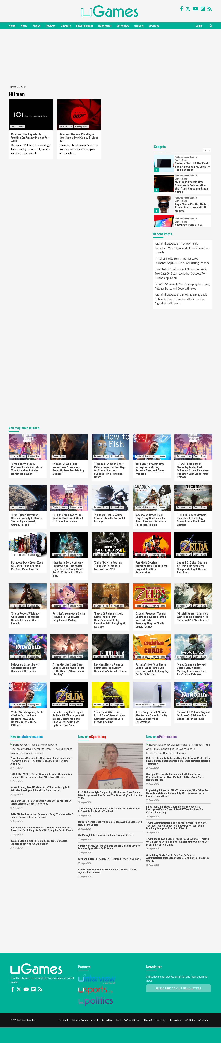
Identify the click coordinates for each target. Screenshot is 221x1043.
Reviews (51, 25)
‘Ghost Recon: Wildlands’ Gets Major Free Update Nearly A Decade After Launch (25, 618)
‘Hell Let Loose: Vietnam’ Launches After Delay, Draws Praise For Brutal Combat (192, 519)
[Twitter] (187, 9)
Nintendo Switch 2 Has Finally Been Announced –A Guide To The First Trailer (192, 167)
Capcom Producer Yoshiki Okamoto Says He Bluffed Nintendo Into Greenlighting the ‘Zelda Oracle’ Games (151, 620)
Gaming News (17, 126)
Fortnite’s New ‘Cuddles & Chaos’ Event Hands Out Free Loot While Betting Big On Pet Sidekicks (152, 669)
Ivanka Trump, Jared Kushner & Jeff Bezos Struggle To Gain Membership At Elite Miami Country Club (40, 789)
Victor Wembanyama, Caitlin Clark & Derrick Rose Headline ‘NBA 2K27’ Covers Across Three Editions (27, 719)
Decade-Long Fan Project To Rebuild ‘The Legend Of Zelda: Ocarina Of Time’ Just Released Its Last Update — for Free (68, 719)
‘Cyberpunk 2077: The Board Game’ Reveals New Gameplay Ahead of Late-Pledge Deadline (109, 717)
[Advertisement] (110, 57)
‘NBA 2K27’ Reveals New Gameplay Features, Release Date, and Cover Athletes (182, 286)
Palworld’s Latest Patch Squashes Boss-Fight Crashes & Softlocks (25, 668)
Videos (36, 25)
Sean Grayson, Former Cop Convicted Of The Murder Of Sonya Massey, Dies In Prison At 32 (40, 802)
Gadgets (66, 25)
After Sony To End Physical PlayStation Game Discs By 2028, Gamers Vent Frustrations (151, 717)
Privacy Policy (79, 1020)
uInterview (123, 25)
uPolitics (154, 25)
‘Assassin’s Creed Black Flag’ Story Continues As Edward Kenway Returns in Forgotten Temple (151, 519)
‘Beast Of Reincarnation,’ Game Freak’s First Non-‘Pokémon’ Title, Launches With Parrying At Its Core (109, 620)
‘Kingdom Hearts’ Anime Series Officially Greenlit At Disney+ (110, 518)
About (94, 1020)
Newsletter (105, 25)
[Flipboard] (203, 9)
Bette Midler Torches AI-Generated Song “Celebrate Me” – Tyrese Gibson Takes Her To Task (42, 816)
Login (198, 25)
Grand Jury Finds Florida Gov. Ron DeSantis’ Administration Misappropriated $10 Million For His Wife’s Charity (177, 858)
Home (12, 25)
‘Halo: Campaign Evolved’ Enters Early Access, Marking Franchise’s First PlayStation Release (191, 669)
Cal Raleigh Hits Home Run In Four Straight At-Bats (106, 835)
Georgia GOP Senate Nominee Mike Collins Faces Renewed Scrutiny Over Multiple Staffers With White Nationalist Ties (175, 777)
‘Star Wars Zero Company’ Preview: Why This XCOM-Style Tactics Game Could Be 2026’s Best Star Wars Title (68, 569)
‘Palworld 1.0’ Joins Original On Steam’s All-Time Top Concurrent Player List (193, 715)
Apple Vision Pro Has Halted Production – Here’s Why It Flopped (191, 207)
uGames (203, 1020)
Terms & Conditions (127, 1020)
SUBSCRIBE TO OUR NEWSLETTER (178, 988)
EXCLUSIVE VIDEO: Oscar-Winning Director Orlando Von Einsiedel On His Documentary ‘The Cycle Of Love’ (41, 776)
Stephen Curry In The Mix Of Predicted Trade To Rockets (109, 859)
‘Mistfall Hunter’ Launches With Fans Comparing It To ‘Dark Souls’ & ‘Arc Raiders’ (193, 617)
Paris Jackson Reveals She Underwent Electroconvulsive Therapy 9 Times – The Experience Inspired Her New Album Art (41, 761)
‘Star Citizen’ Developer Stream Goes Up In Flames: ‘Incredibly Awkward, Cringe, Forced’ (27, 519)
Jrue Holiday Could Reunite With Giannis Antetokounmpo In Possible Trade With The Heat (109, 810)
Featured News (182, 157)
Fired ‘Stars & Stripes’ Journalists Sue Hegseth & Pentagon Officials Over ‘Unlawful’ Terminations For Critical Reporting (174, 809)
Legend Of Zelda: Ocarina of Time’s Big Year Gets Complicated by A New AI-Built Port (192, 567)
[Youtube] (195, 9)
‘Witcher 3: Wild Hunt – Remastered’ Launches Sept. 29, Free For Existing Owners (182, 261)
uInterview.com (32, 737)
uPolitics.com (167, 737)
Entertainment (84, 25)
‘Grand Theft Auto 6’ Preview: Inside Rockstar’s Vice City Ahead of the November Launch (182, 248)
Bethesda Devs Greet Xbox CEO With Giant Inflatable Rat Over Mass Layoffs (27, 566)
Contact (63, 1020)
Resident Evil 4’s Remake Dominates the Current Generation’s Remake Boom (110, 668)
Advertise (107, 1020)
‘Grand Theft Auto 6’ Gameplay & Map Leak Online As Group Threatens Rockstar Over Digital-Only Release (181, 299)
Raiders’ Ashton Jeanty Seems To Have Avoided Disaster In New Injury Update (110, 823)
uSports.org (97, 737)
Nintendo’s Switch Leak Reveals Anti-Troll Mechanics (192, 226)
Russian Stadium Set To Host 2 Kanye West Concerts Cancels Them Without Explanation (38, 842)
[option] (183, 164)
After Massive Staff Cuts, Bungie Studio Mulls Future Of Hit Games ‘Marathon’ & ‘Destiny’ (68, 669)
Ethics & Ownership (153, 1020)
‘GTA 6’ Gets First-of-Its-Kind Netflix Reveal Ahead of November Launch (68, 518)
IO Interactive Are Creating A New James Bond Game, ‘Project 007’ (78, 138)
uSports (139, 25)
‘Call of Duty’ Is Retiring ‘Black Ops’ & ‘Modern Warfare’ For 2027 (108, 566)
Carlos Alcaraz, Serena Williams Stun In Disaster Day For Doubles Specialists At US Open (109, 847)
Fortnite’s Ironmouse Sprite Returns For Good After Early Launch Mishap (69, 617)
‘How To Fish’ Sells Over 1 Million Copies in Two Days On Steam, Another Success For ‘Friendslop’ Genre (181, 273)
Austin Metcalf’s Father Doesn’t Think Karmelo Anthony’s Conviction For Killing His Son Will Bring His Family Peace (41, 829)
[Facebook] (181, 9)
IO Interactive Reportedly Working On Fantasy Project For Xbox (30, 138)
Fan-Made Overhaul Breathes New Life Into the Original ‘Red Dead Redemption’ (152, 567)
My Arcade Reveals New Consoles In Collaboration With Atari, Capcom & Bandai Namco (191, 187)
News (24, 25)
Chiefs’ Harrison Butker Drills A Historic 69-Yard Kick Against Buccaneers (107, 871)
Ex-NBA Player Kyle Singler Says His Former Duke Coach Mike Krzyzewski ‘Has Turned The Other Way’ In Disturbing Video (110, 795)
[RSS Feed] (209, 9)
